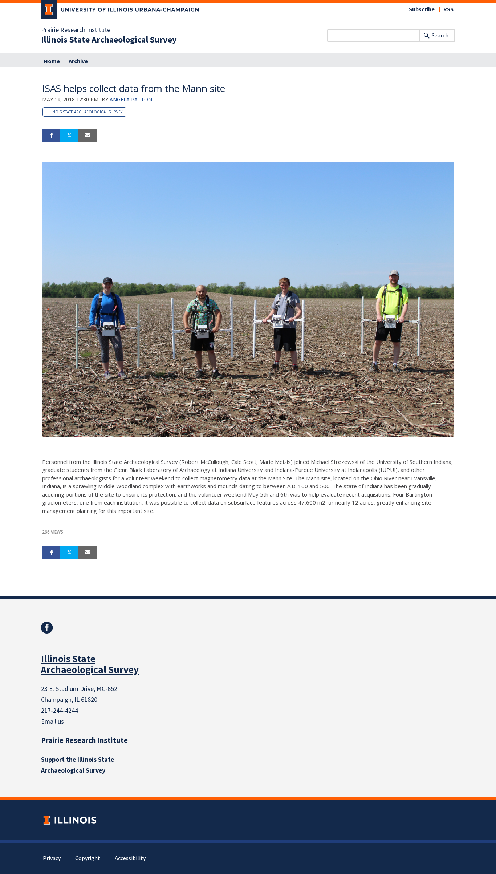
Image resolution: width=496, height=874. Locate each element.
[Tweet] (69, 135)
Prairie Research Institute (75, 30)
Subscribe (422, 9)
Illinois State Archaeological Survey (109, 40)
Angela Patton (131, 99)
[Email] (87, 135)
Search (440, 36)
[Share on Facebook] (51, 135)
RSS (448, 9)
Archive (78, 61)
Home (52, 61)
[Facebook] (47, 628)
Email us (52, 721)
